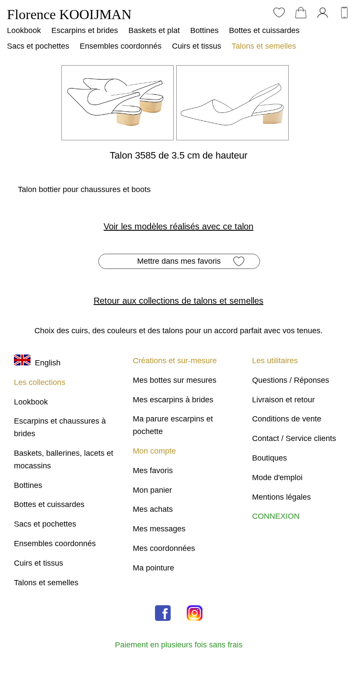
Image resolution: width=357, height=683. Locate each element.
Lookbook (24, 30)
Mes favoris (153, 470)
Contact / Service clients (294, 438)
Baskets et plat (154, 30)
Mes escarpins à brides (173, 399)
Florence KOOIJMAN (69, 14)
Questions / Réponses (290, 380)
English (45, 362)
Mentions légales (281, 497)
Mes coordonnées (164, 548)
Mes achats (153, 509)
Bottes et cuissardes (264, 30)
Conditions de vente (286, 418)
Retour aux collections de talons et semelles (178, 300)
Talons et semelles (264, 46)
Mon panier (152, 490)
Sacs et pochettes (38, 46)
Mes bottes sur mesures (174, 380)
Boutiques (269, 458)
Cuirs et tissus (196, 46)
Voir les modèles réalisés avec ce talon (178, 226)
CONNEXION (276, 516)
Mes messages (159, 528)
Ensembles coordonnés (121, 46)
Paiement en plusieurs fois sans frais (178, 644)
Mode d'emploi (277, 477)
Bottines (204, 30)
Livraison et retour (283, 399)
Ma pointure (153, 568)
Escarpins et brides (84, 30)
